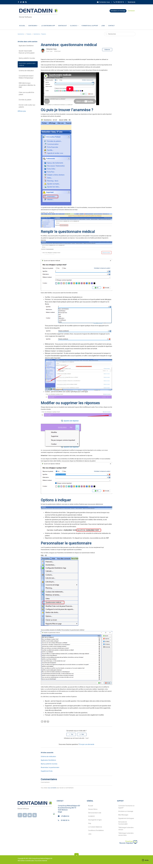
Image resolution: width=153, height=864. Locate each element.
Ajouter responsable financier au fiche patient (26, 52)
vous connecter (52, 788)
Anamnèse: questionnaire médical (27, 64)
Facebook (42, 721)
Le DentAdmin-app (48, 25)
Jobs (103, 25)
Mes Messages (123, 815)
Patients (28, 34)
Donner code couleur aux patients (27, 106)
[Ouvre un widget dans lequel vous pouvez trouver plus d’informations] (145, 860)
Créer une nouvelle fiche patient (26, 93)
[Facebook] (20, 815)
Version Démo (92, 809)
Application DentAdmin (26, 45)
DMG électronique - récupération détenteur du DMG (27, 85)
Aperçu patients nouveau (27, 58)
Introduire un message (118, 11)
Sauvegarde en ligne (95, 820)
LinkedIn (48, 721)
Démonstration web (94, 813)
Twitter (45, 721)
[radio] (71, 734)
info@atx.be (65, 816)
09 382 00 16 (120, 2)
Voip (89, 823)
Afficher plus (22, 111)
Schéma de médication (26, 70)
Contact (111, 25)
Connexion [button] (131, 11)
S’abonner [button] (107, 49)
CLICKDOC (74, 25)
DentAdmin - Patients (40, 34)
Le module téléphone (95, 827)
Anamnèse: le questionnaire (50, 767)
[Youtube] (29, 815)
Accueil (22, 25)
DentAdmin (32, 25)
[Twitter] (25, 815)
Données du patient (25, 100)
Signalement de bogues (126, 818)
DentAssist (62, 25)
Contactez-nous (104, 2)
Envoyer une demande (86, 744)
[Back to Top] (76, 855)
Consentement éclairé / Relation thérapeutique (26, 77)
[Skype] (34, 815)
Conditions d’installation (96, 830)
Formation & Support (90, 25)
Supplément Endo (47, 771)
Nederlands (131, 2)
